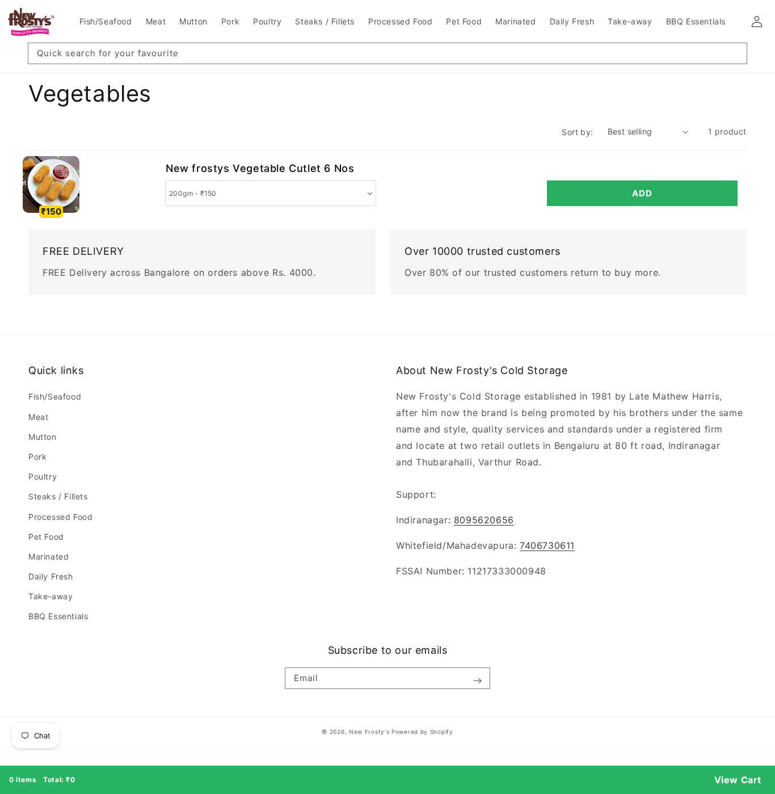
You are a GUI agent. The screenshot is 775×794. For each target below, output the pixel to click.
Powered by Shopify (422, 731)
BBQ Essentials (58, 616)
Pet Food (46, 536)
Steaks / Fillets (58, 496)
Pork (37, 456)
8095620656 (484, 520)
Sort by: (577, 132)
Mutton (42, 437)
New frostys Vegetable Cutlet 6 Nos (260, 168)
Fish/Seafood (54, 396)
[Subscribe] (477, 680)
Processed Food (60, 517)
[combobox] (387, 53)
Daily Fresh (50, 576)
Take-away (50, 596)
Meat (38, 417)
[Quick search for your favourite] (734, 55)
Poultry (42, 476)
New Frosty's (369, 731)
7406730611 (547, 545)
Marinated (48, 556)
